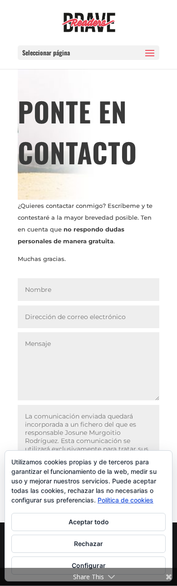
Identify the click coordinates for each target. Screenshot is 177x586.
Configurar (89, 565)
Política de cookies (125, 500)
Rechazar (88, 543)
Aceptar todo (89, 522)
